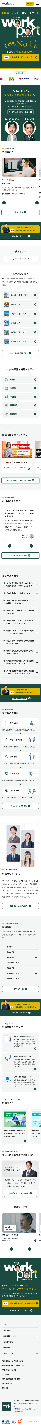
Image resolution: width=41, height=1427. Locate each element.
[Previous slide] (4, 203)
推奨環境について (8, 1383)
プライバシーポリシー (10, 1370)
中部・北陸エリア (12, 963)
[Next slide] (37, 203)
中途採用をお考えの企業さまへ (13, 1365)
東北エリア (10, 952)
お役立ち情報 (8, 1342)
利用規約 (5, 1374)
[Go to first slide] (31, 546)
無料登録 (29, 4)
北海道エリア (11, 947)
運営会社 (5, 1388)
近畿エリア (10, 968)
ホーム (5, 1325)
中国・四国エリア (12, 973)
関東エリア (10, 957)
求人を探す (7, 1330)
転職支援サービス (9, 1336)
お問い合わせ (8, 1353)
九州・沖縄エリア (12, 979)
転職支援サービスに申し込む (12, 1361)
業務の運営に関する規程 (11, 1379)
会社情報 (6, 1348)
